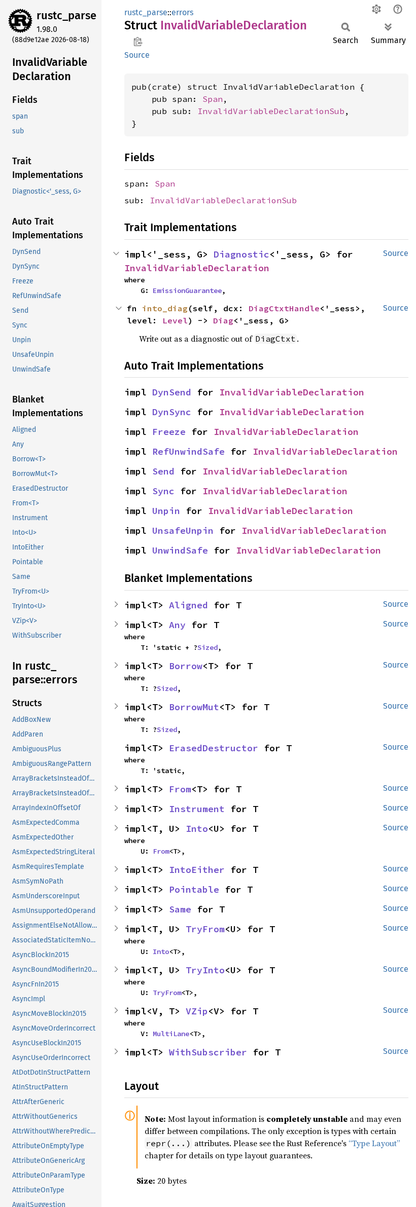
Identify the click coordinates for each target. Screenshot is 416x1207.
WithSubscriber (208, 1052)
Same (180, 909)
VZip (197, 1011)
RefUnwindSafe (188, 451)
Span (212, 99)
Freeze (169, 431)
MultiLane (171, 1033)
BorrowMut (194, 707)
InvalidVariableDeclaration (196, 268)
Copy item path (137, 41)
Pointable (194, 889)
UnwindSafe (180, 550)
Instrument (197, 809)
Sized (207, 647)
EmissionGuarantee (187, 290)
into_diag (165, 308)
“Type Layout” (374, 1143)
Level (175, 320)
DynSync (171, 412)
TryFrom (205, 929)
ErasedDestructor (213, 748)
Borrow (185, 666)
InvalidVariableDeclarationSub (270, 111)
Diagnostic (241, 254)
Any (177, 625)
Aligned (188, 605)
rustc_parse (66, 15)
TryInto (205, 970)
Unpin (166, 511)
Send (163, 471)
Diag (223, 320)
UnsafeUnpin (183, 530)
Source (137, 55)
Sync (163, 491)
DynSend (171, 392)
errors (182, 12)
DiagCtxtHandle (284, 308)
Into (197, 828)
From (180, 789)
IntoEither (197, 869)
